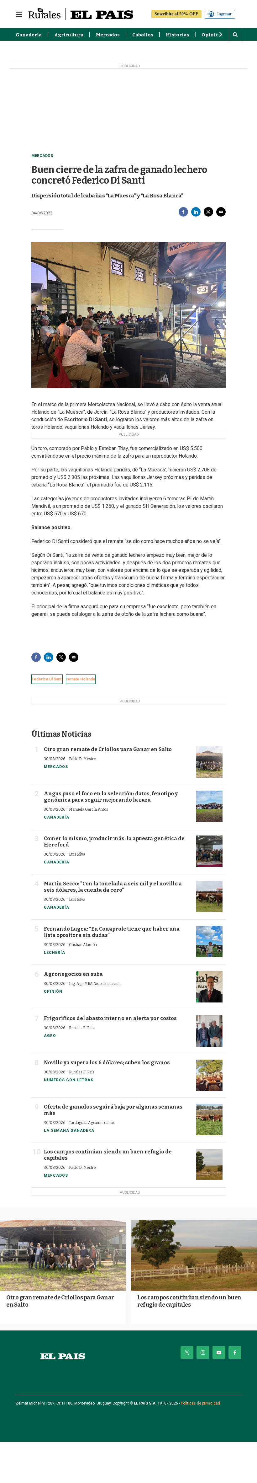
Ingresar (224, 14)
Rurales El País (81, 1028)
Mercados (108, 35)
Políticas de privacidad (200, 1403)
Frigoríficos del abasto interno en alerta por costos (110, 1018)
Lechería (54, 952)
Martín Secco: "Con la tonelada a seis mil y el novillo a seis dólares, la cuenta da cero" (113, 887)
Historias (177, 35)
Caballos (142, 35)
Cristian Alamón (83, 945)
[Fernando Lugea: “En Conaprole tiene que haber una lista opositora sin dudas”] (209, 941)
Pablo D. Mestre (82, 759)
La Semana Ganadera (69, 1130)
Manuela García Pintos (88, 809)
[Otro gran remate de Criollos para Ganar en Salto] (209, 762)
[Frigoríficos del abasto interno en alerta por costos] (209, 1031)
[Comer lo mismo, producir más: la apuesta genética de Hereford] (209, 851)
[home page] (63, 1356)
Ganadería (29, 35)
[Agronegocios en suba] (209, 986)
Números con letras (68, 1080)
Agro (50, 1036)
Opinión (212, 35)
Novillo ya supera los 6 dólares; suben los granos (107, 1063)
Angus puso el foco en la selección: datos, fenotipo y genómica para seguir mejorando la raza (111, 797)
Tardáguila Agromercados (92, 1122)
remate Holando (80, 679)
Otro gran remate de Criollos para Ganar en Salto (108, 749)
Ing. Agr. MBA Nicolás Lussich (95, 983)
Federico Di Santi (47, 679)
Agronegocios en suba (73, 974)
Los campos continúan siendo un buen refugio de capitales (189, 1301)
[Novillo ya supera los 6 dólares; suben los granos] (209, 1075)
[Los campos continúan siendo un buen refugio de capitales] (209, 1164)
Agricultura (68, 35)
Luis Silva (77, 854)
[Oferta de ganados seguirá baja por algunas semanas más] (209, 1119)
